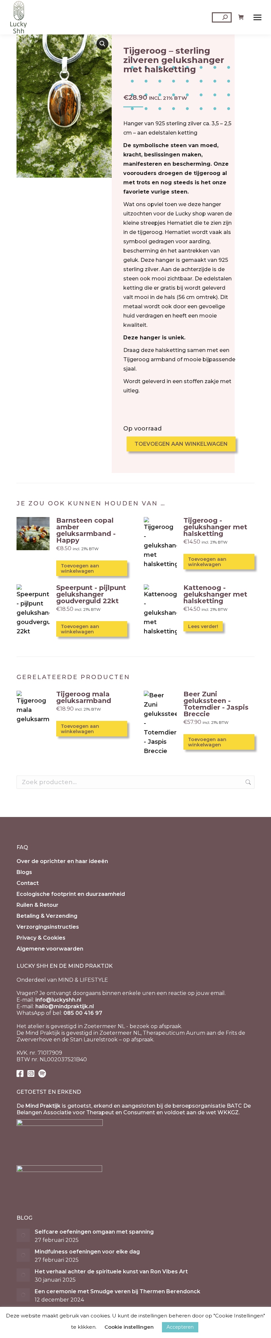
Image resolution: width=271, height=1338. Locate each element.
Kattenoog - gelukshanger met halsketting (215, 594)
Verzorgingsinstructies (48, 927)
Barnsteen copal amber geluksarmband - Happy (86, 530)
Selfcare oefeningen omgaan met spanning (94, 1232)
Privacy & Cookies (41, 938)
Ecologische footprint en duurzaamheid (71, 894)
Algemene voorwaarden (50, 949)
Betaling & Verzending (47, 916)
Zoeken (247, 782)
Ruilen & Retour (37, 905)
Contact (28, 883)
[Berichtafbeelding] (23, 1235)
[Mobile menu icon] (257, 17)
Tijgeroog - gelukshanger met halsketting (215, 527)
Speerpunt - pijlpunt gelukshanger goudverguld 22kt (91, 594)
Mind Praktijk (42, 1106)
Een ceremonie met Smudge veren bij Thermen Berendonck (117, 1291)
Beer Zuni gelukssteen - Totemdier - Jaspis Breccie (216, 704)
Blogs (24, 872)
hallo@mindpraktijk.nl (64, 1006)
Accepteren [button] (180, 1327)
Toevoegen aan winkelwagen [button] (80, 568)
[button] (102, 44)
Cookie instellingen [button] (129, 1327)
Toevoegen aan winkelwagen (181, 444)
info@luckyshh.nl (58, 1000)
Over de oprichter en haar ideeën (62, 861)
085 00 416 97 (82, 1013)
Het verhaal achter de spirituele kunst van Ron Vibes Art (111, 1271)
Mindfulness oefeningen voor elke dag (87, 1252)
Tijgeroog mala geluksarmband (83, 697)
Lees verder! (203, 626)
